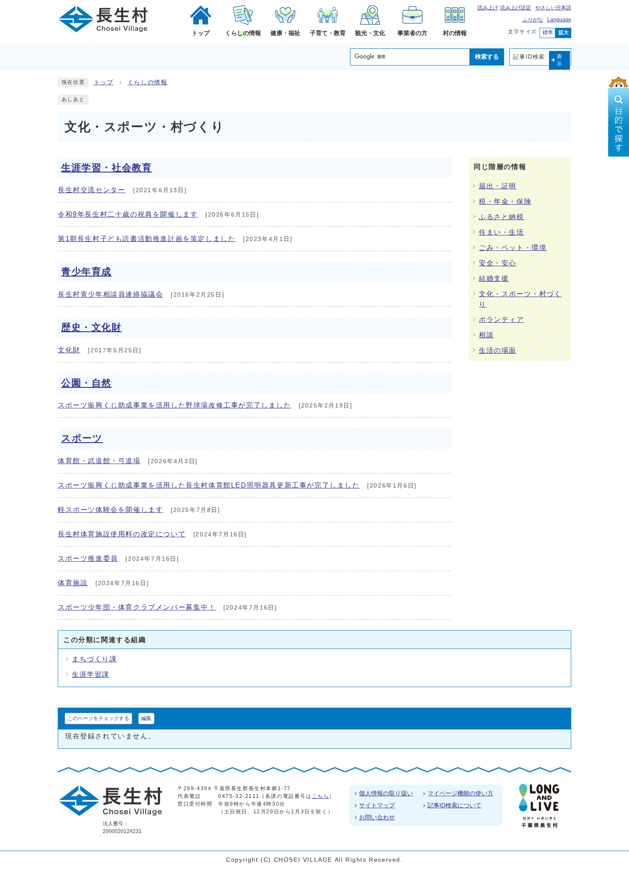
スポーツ (82, 438)
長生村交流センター (91, 189)
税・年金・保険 (505, 201)
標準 (548, 33)
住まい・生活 (501, 232)
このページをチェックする (98, 718)
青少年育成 (86, 271)
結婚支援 (494, 278)
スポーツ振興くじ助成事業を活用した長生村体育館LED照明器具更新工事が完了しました (209, 485)
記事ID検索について (454, 805)
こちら (320, 796)
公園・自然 (86, 383)
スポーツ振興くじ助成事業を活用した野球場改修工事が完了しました (174, 405)
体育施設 (73, 582)
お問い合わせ (377, 817)
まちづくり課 (94, 659)
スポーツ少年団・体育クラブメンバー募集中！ (137, 607)
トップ (104, 82)
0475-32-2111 (238, 796)
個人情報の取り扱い (386, 793)
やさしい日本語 (553, 8)
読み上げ (488, 8)
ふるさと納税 (501, 216)
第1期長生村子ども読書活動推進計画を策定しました (146, 238)
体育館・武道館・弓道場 (99, 460)
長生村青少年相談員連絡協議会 (110, 294)
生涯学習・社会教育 (106, 167)
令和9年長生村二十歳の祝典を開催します (128, 214)
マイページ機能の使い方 (460, 793)
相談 (486, 335)
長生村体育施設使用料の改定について (122, 534)
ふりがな (532, 20)
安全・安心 (497, 263)
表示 (560, 60)
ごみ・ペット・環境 (512, 247)
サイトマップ (377, 805)
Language (559, 20)
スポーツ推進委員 (88, 558)
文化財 (69, 350)
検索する (487, 56)
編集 (146, 718)
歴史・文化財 (91, 327)
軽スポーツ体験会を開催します (110, 509)
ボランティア (501, 319)
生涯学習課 (91, 674)
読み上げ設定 (515, 8)
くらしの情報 (148, 82)
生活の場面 (497, 350)
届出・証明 (497, 186)
